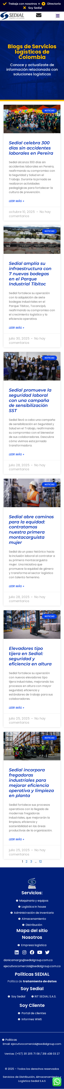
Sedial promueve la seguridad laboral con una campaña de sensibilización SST (30, 400)
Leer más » (16, 201)
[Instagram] (24, 952)
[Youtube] (40, 952)
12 (40, 861)
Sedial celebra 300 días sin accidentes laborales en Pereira (31, 148)
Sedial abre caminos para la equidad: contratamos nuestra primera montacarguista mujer (31, 529)
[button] (57, 16)
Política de (32, 981)
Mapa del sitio (32, 930)
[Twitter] (47, 952)
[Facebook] (32, 952)
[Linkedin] (17, 952)
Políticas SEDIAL (32, 974)
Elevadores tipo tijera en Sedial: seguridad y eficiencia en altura (30, 656)
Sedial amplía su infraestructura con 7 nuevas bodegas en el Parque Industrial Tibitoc (30, 273)
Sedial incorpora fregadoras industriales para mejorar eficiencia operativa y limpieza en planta (31, 782)
